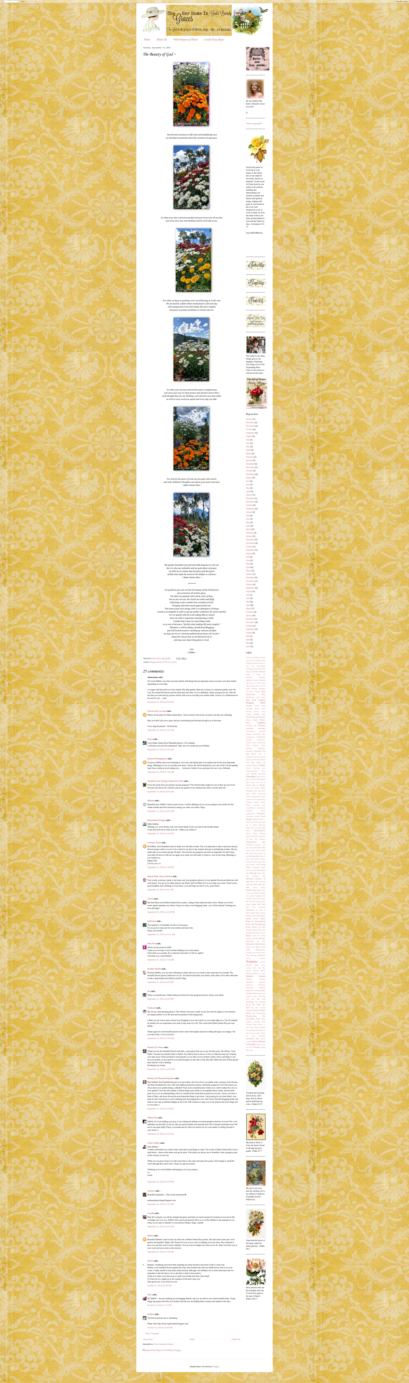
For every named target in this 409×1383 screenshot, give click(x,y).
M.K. (149, 1294)
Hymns (248, 836)
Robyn (150, 1261)
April (248, 450)
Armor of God (255, 683)
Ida (148, 991)
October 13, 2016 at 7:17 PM (159, 1305)
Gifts (254, 779)
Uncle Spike (254, 1027)
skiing (257, 965)
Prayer (248, 927)
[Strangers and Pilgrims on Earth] (256, 408)
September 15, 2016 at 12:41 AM (161, 934)
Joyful (251, 853)
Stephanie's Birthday (255, 988)
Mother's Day (251, 890)
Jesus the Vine (259, 848)
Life (263, 862)
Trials (263, 1022)
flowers (248, 768)
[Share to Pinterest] (185, 659)
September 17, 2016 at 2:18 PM (160, 1109)
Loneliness (256, 867)
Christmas (261, 723)
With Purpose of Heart (185, 39)
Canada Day (259, 714)
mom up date (251, 884)
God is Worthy (258, 785)
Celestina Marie (154, 842)
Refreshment (260, 944)
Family (262, 765)
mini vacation (260, 882)
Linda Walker (153, 1143)
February (249, 457)
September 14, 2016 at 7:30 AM (160, 772)
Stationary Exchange (255, 985)
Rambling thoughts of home (255, 933)
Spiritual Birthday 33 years (255, 973)
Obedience (250, 910)
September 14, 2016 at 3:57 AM (160, 730)
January (249, 419)
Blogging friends (252, 706)
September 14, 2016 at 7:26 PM (160, 867)
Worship (256, 1047)
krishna (150, 1314)
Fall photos (255, 765)
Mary (259, 873)
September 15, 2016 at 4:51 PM (160, 982)
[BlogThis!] (179, 659)
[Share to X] (181, 659)
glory (248, 782)
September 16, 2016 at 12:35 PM (161, 1069)
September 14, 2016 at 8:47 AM (160, 791)
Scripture (252, 961)
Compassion (250, 737)
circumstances (250, 731)
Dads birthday (252, 745)
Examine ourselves (259, 757)
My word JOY (251, 901)
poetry (174, 662)
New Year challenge (255, 907)
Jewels (258, 850)
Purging (254, 930)
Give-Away (261, 779)
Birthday (255, 689)
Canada (248, 714)
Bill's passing (250, 686)
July (247, 440)
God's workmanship (258, 799)
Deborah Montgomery (157, 758)
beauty (263, 683)
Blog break (251, 700)
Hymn (248, 833)
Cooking (249, 740)
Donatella (249, 751)
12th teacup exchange (253, 660)
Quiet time (261, 930)
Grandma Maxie (255, 811)
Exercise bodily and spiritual (255, 759)
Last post (253, 862)
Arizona (255, 680)
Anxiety (249, 680)
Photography (261, 916)
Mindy (150, 1235)
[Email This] (177, 659)
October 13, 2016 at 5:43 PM (159, 1285)
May (248, 446)
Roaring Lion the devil (253, 952)
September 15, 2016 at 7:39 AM (160, 960)
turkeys (260, 1024)
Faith (247, 762)
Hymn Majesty (259, 833)
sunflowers (261, 993)
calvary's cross (259, 711)
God (257, 782)
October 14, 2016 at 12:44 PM (160, 1327)
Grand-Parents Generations (255, 808)
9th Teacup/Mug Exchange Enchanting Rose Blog (255, 669)
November (250, 426)
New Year (261, 904)
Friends (254, 774)
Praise (263, 919)
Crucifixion (261, 743)
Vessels (262, 1039)
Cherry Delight (252, 720)
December (250, 422)
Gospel (256, 802)
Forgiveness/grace (252, 771)
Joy (247, 853)
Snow (263, 965)
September (250, 433)
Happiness (256, 819)
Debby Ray (152, 1117)
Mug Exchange (260, 893)
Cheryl (150, 899)
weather (248, 1041)
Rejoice (248, 947)
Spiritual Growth (255, 976)
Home (147, 39)
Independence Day (255, 842)
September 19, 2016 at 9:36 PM (160, 1182)
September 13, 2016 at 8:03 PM (160, 702)
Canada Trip (250, 717)
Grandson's (261, 814)
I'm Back (254, 836)
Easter (253, 754)
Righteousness (260, 950)
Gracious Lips (259, 805)
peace (254, 916)
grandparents (250, 813)
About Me (161, 39)
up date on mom (256, 1030)
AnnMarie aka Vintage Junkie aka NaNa (165, 781)
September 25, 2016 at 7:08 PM (160, 1252)
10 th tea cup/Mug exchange (255, 657)
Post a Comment (152, 1333)
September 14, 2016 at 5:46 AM (160, 749)
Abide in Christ (253, 674)
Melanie (150, 800)
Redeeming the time (255, 941)
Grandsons (249, 816)
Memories (250, 879)
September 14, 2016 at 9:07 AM (160, 811)
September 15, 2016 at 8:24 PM (160, 999)
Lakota (263, 859)
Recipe (248, 935)
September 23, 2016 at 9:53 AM (160, 1226)
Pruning (248, 930)
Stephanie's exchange (253, 990)
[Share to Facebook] (183, 659)
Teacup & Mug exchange (255, 1010)
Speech (248, 971)
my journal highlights (254, 896)
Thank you (250, 1013)
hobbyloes (151, 921)
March (248, 453)
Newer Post (148, 1339)
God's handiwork (258, 794)
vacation (262, 1036)
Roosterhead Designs (156, 820)
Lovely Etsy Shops (214, 39)
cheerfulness (260, 717)
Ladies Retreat (255, 859)
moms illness (259, 887)
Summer (151, 1191)
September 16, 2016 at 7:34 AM (160, 1038)
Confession (261, 737)
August (249, 436)
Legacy (259, 862)
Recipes (262, 938)
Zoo (251, 1050)
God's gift (257, 791)
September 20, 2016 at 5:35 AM (160, 1204)
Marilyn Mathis (154, 969)
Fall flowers (166, 662)
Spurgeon (262, 982)
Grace (248, 805)
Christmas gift (251, 725)
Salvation (261, 955)
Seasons (262, 962)
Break (257, 708)
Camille (150, 1213)
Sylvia (150, 739)
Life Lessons (250, 864)
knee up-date (254, 856)
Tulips (255, 1024)
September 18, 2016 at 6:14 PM (160, 1134)
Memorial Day (258, 876)
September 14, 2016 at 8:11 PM (160, 889)
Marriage (253, 873)
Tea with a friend (258, 1007)
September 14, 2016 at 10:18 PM (161, 912)
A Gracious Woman (257, 672)
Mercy (252, 882)
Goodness (249, 802)
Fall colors (256, 762)
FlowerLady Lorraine (156, 711)
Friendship (261, 774)
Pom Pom (151, 943)
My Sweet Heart (259, 898)
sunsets (248, 996)
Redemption (250, 944)
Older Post (236, 1339)
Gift (251, 779)
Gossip (263, 802)
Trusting (248, 1024)
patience (249, 916)
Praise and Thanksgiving (255, 924)
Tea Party (256, 1005)
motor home (250, 893)
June (248, 443)
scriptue (262, 958)
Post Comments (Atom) (163, 1344)
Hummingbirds (259, 831)
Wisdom (255, 1042)
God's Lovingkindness (253, 796)
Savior (248, 958)
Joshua (263, 850)
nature (254, 904)
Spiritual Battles (259, 971)
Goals (253, 782)
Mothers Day (261, 890)
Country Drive (251, 743)
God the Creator (252, 788)
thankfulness (261, 1013)
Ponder (255, 918)
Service (249, 965)
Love (263, 867)
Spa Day (261, 968)
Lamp (248, 862)
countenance (261, 740)
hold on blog (256, 828)
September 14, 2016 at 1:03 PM (160, 833)
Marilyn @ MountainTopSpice (160, 1078)
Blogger (215, 1366)
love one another (251, 870)
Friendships (251, 776)
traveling (257, 1022)
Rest (253, 947)
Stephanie (151, 1008)
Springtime (249, 982)
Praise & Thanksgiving (255, 921)
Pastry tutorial (260, 913)
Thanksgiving (251, 1016)
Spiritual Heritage (255, 979)
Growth (257, 816)
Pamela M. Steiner (155, 1047)
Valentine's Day (252, 1039)
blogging (261, 700)
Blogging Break (155, 662)
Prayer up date (258, 927)
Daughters (261, 748)
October (249, 429)
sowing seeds (251, 968)
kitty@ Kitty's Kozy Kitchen (159, 876)
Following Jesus (259, 768)
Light (257, 864)
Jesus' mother (250, 850)
